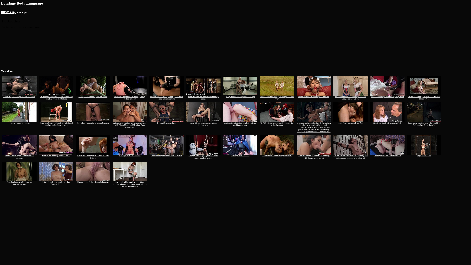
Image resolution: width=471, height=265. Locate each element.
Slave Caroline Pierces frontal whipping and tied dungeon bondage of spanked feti (351, 157)
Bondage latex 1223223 (240, 156)
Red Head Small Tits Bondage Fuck (387, 123)
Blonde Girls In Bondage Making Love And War (277, 98)
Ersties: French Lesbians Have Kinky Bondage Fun (56, 183)
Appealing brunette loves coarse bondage (93, 123)
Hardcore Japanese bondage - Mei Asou (313, 97)
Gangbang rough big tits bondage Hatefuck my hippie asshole (240, 124)
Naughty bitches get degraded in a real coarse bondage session (203, 157)
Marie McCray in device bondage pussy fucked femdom (129, 98)
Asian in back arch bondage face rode (277, 156)
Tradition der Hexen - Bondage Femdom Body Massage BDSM (350, 98)
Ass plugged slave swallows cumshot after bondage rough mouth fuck (56, 98)
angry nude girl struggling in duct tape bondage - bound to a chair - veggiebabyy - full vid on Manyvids (129, 184)
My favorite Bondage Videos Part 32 (56, 156)
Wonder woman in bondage (19, 123)
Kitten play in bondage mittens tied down (19, 97)
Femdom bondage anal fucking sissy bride (387, 97)
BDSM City (8, 12)
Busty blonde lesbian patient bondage (240, 97)
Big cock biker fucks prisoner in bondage (93, 182)
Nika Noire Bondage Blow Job (351, 123)
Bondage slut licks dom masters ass (387, 156)
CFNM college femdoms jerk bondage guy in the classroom (277, 124)
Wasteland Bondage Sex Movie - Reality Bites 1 (93, 157)
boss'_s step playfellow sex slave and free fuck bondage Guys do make (424, 124)
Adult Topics (22, 12)
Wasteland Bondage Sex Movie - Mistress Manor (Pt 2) (424, 98)
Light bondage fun (424, 156)
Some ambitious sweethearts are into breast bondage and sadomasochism (56, 124)
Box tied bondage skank (166, 123)
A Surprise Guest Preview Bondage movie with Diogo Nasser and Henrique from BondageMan (129, 125)
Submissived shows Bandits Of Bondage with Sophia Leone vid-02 (314, 157)
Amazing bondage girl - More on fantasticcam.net (19, 183)
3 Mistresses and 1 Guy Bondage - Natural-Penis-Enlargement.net (166, 98)
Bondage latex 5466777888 (130, 156)
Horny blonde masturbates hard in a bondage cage (203, 124)
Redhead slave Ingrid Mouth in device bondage (19, 157)
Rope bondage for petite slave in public (166, 156)
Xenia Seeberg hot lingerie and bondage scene (203, 98)
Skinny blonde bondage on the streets (92, 97)
